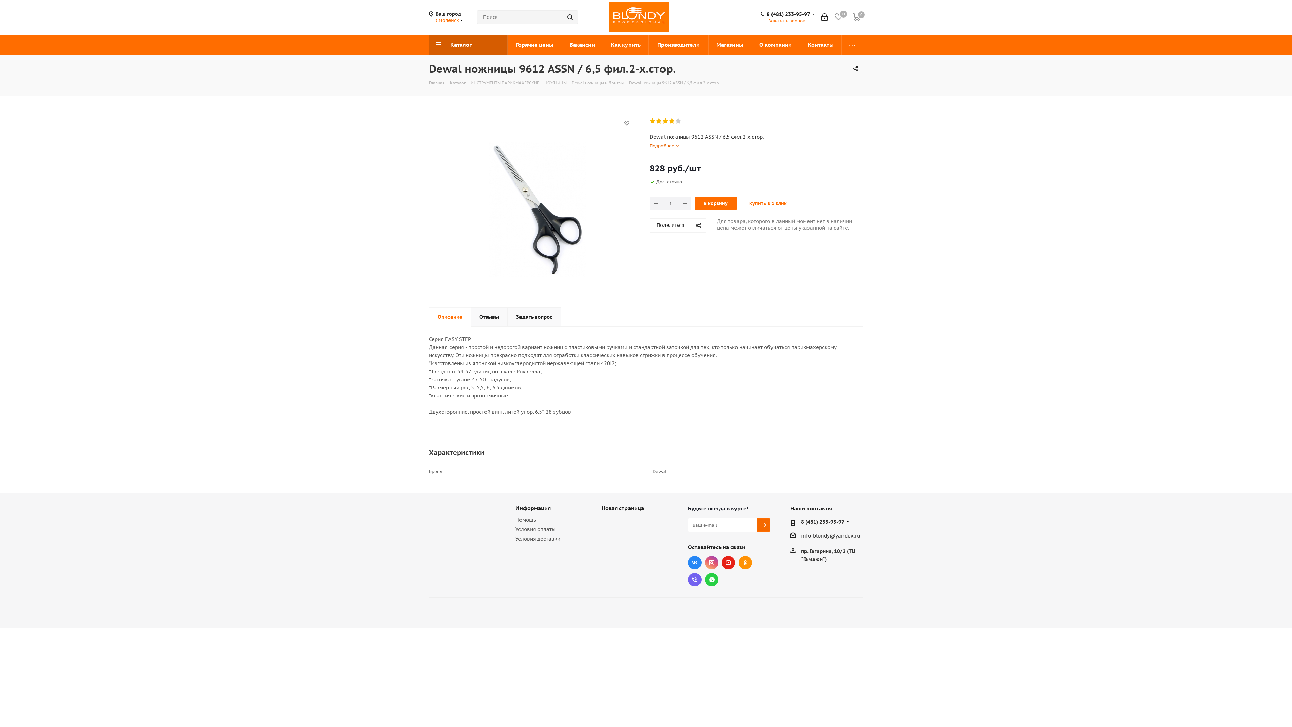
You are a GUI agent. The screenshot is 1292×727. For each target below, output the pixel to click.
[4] (672, 121)
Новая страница (623, 508)
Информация (533, 508)
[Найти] (570, 17)
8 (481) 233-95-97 (788, 14)
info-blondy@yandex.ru (830, 535)
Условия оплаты (535, 529)
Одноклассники (745, 562)
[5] (678, 121)
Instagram (711, 562)
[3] (665, 121)
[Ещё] (852, 45)
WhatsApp (711, 579)
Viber (695, 579)
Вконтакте (695, 562)
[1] (653, 121)
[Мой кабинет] (824, 17)
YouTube (728, 562)
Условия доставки (537, 538)
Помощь (525, 520)
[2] (659, 121)
